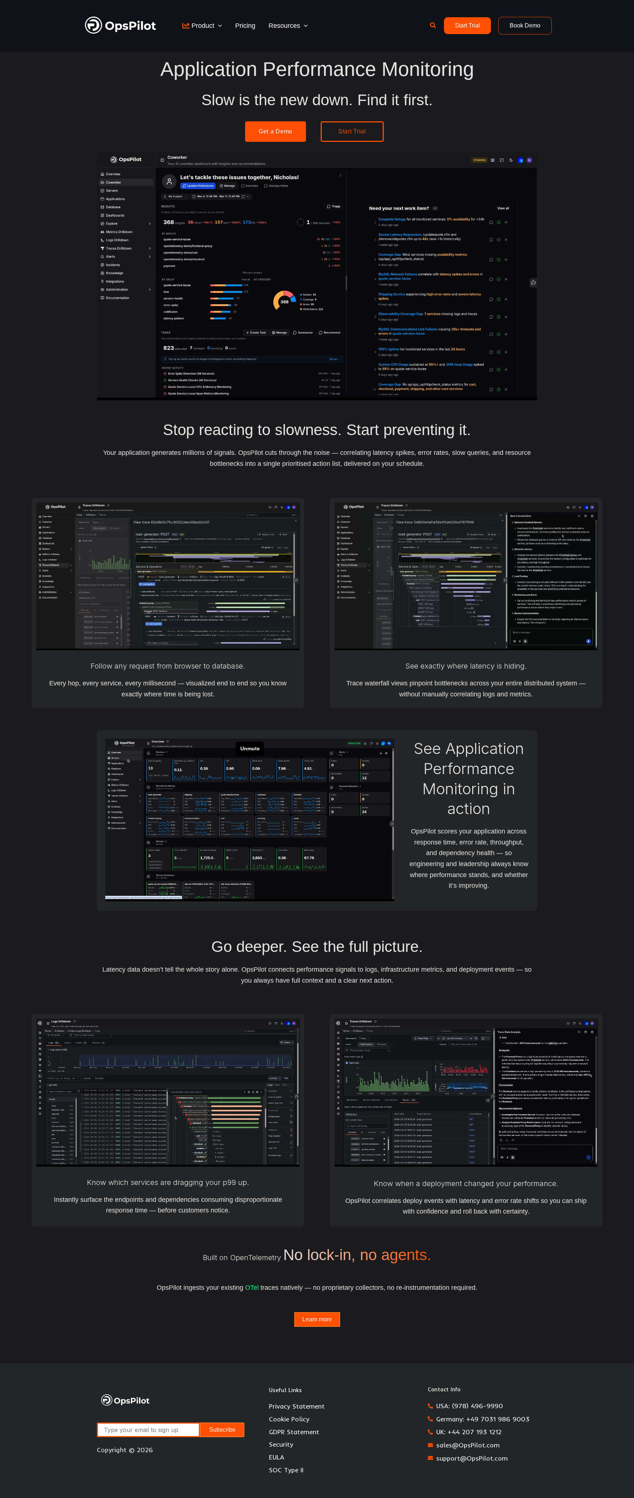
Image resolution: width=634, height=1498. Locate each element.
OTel (252, 1287)
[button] (218, 26)
